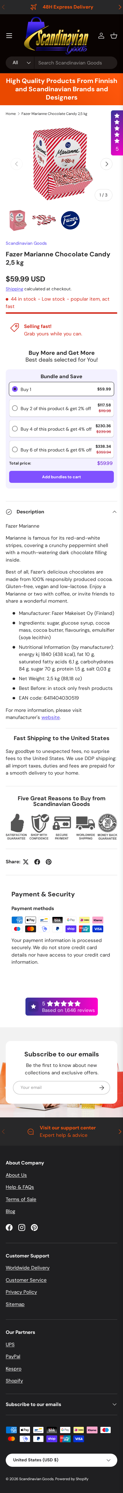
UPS (10, 1344)
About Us (16, 1175)
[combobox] (61, 62)
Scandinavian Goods (26, 243)
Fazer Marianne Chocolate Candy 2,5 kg (54, 113)
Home (11, 113)
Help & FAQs (20, 1187)
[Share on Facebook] (37, 862)
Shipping (14, 289)
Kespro (13, 1369)
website (50, 717)
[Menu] (9, 35)
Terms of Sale (21, 1199)
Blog (10, 1211)
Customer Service (26, 1280)
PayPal (13, 1356)
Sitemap (15, 1304)
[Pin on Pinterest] (48, 862)
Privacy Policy (21, 1292)
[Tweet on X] (25, 862)
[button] (114, 35)
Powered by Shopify (71, 1478)
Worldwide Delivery (27, 1268)
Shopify (14, 1380)
